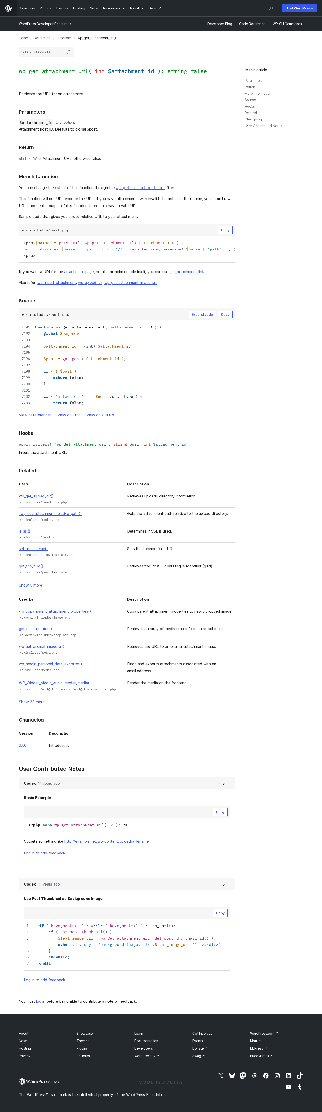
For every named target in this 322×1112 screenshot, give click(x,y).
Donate (200, 1048)
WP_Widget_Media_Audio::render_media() (55, 683)
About (23, 1033)
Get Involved (202, 1033)
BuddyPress (261, 1056)
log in (40, 1001)
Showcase (85, 1033)
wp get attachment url (140, 187)
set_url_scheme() (33, 548)
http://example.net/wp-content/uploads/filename (106, 841)
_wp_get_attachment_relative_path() (50, 513)
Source (250, 100)
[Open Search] (271, 8)
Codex (30, 783)
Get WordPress (300, 8)
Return (250, 87)
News (23, 1041)
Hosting (25, 1048)
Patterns (83, 1056)
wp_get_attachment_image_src (130, 282)
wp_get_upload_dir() (36, 496)
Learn (138, 1033)
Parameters (254, 80)
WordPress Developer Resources (45, 24)
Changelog (253, 119)
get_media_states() (35, 628)
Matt (255, 1041)
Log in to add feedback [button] (44, 853)
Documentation (146, 1041)
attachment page (79, 271)
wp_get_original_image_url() (42, 646)
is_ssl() (24, 531)
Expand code (202, 314)
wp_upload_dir (90, 282)
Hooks (250, 106)
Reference (42, 38)
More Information (258, 93)
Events (197, 1041)
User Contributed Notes (263, 126)
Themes (83, 1041)
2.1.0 (22, 745)
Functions (64, 38)
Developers (143, 1048)
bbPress (258, 1048)
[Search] (69, 52)
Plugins (82, 1048)
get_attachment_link (186, 271)
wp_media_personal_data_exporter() (50, 663)
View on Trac (69, 415)
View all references (35, 415)
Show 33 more (32, 701)
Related (251, 113)
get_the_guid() (31, 566)
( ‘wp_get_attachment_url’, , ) (105, 444)
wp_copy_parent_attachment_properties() (55, 611)
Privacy (24, 1056)
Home (23, 38)
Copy (225, 230)
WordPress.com (264, 1033)
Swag (198, 1056)
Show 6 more (30, 585)
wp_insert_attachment (56, 282)
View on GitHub (100, 415)
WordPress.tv (146, 1056)
